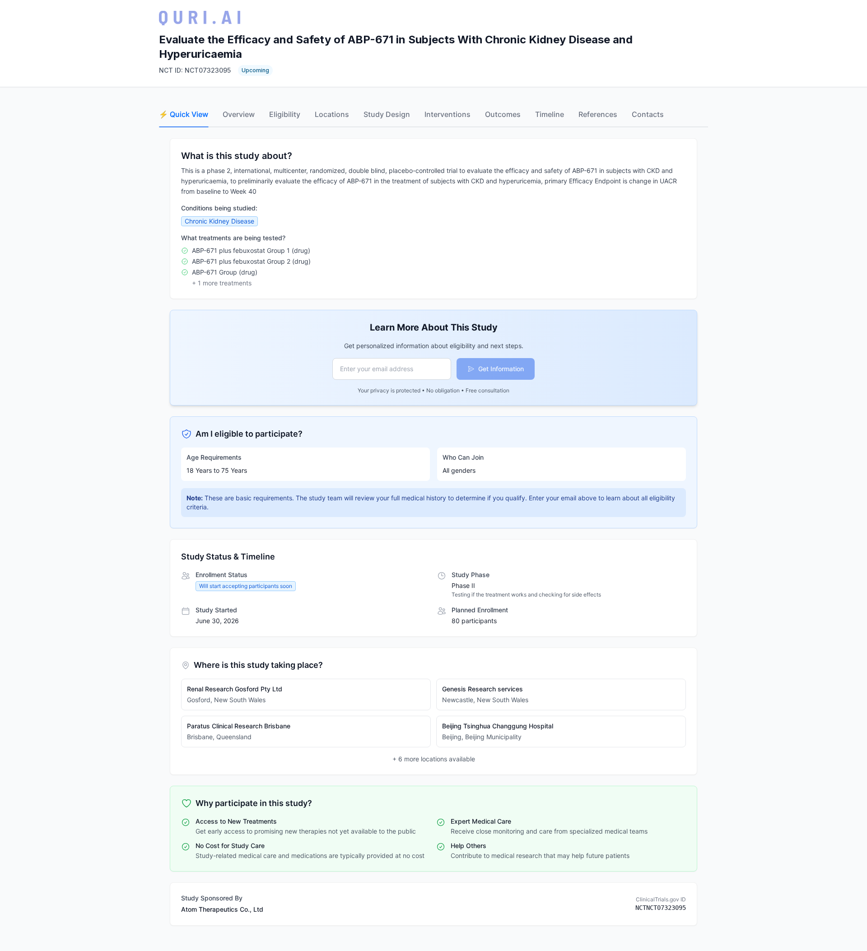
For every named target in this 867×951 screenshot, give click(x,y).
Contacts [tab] (648, 114)
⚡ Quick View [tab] (183, 114)
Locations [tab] (332, 114)
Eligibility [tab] (284, 114)
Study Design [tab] (387, 114)
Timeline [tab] (549, 114)
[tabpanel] (433, 532)
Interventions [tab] (447, 114)
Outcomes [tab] (503, 114)
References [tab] (597, 114)
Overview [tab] (239, 114)
